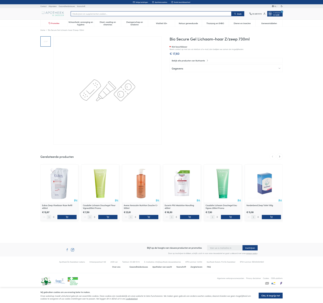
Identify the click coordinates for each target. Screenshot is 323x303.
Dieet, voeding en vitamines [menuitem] (110, 23)
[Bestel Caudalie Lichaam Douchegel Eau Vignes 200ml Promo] (230, 217)
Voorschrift (81, 6)
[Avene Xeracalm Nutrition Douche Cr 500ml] (141, 183)
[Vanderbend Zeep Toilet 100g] (263, 183)
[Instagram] (72, 250)
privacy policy (251, 253)
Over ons (116, 266)
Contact (43, 6)
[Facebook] (67, 250)
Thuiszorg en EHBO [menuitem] (217, 24)
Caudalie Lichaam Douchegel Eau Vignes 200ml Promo (221, 206)
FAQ (209, 266)
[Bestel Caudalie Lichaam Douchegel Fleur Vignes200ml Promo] (107, 217)
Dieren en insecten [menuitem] (245, 24)
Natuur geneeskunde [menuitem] (190, 24)
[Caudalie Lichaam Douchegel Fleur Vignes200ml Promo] (100, 183)
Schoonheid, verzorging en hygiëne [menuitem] (81, 23)
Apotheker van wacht (162, 266)
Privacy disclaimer (253, 278)
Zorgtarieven (196, 266)
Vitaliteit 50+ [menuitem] (165, 24)
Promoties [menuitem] (55, 23)
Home (42, 30)
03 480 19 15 (135, 262)
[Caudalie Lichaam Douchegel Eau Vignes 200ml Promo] (223, 183)
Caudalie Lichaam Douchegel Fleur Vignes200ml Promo (99, 206)
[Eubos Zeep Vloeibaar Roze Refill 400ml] (59, 183)
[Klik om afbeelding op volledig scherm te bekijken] (107, 90)
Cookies (266, 278)
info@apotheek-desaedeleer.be (168, 262)
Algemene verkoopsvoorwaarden (230, 278)
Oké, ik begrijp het (270, 295)
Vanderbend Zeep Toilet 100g (259, 205)
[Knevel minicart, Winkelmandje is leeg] (270, 13)
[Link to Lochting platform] (281, 283)
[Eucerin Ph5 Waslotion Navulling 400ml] (182, 183)
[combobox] (151, 13)
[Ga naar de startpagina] (53, 13)
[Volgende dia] (280, 157)
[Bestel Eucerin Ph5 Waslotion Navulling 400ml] (189, 217)
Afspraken (53, 6)
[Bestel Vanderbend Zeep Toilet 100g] (271, 217)
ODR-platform (277, 278)
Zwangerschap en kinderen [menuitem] (137, 23)
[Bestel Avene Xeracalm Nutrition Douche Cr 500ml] (148, 217)
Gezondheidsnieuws (67, 6)
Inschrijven (250, 247)
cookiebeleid (132, 298)
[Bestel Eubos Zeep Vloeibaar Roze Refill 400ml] (67, 217)
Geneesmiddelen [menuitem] (271, 24)
